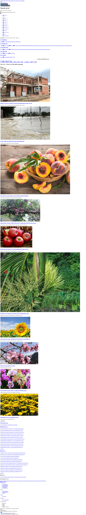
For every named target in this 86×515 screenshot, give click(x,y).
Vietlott (9, 0)
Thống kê (1, 498)
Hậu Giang (39, 45)
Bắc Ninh (5, 41)
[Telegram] (11, 513)
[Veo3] (1, 513)
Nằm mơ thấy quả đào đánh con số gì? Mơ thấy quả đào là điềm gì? (14, 195)
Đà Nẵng (42, 49)
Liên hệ (3, 493)
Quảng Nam (32, 49)
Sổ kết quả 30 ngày (5, 491)
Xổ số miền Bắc (4, 484)
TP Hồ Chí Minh (6, 45)
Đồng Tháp (11, 45)
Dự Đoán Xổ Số (6, 32)
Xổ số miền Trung (5, 485)
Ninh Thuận (24, 49)
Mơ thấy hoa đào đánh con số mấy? (7, 365)
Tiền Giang (55, 45)
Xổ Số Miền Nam (3, 43)
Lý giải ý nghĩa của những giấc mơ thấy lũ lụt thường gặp (12, 141)
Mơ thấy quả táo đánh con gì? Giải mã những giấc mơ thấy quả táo (14, 249)
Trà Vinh (58, 45)
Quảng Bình (28, 49)
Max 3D (1, 57)
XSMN (4, 0)
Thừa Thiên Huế (6, 49)
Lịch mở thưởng (21, 0)
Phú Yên (1, 49)
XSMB (1, 0)
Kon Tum (20, 49)
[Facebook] (5, 513)
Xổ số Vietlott (3, 55)
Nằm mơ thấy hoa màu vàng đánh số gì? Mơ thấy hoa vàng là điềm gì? (15, 339)
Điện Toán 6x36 (12, 53)
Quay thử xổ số (4, 423)
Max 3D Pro (6, 57)
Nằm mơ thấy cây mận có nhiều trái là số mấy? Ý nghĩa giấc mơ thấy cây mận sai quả (18, 223)
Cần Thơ (35, 45)
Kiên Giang (42, 45)
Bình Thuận (32, 45)
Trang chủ (5, 15)
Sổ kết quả (12, 0)
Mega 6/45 (9, 57)
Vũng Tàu (64, 45)
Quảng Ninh (15, 41)
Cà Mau (1, 45)
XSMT (6, 0)
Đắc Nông (48, 49)
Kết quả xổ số (2, 482)
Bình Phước (29, 45)
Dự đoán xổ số (4, 426)
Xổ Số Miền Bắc (3, 39)
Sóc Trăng (48, 45)
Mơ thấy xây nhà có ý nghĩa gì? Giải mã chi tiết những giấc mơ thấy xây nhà (16, 103)
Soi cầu (1, 494)
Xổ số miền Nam (5, 486)
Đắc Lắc (45, 49)
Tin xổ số (3, 451)
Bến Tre (21, 45)
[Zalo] (14, 513)
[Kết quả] (3, 2)
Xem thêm (2, 449)
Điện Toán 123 (6, 53)
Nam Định (11, 41)
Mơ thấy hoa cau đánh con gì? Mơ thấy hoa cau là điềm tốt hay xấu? (14, 313)
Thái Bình (18, 41)
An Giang (15, 45)
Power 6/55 (13, 57)
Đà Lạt (67, 45)
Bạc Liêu (18, 45)
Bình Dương (25, 45)
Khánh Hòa (17, 49)
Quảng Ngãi (36, 49)
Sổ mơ (18, 0)
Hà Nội (1, 41)
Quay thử (15, 0)
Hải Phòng (8, 41)
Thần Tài (1, 53)
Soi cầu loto (4, 496)
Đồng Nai (70, 45)
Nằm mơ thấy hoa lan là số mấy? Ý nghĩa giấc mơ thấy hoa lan (13, 390)
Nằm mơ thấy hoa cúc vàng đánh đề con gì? (9, 417)
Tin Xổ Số (5, 30)
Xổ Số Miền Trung (4, 47)
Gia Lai (14, 49)
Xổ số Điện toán (3, 51)
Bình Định (11, 49)
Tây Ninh (51, 45)
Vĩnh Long (61, 45)
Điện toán (5, 25)
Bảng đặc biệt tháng (5, 499)
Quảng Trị (39, 49)
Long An (45, 45)
